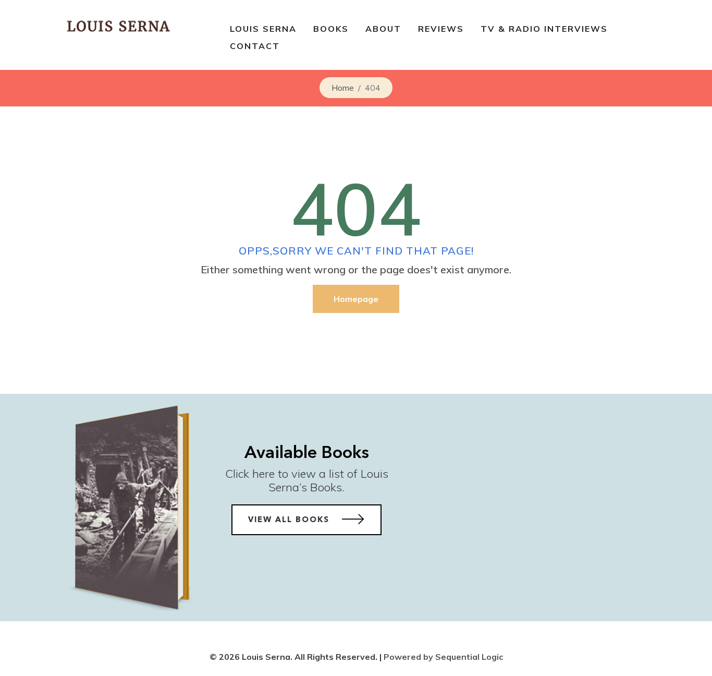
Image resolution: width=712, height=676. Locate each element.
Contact (255, 46)
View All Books (290, 520)
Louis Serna (263, 28)
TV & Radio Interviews (544, 28)
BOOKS (331, 28)
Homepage (356, 299)
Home (343, 87)
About (383, 28)
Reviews (441, 28)
